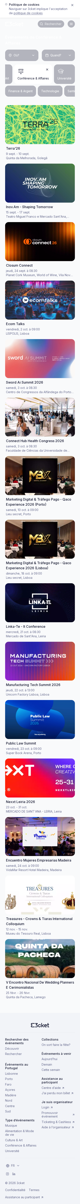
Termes (34, 1190)
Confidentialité (15, 1190)
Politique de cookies (28, 13)
